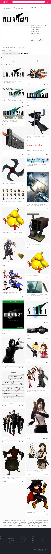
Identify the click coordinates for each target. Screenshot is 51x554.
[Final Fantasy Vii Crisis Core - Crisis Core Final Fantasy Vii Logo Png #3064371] (37, 160)
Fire (42, 536)
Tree (43, 542)
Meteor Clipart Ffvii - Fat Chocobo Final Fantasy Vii (12, 232)
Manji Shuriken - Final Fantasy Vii (9, 183)
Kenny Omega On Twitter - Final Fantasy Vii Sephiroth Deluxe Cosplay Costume (11, 262)
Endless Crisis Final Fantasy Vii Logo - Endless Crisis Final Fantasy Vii (36, 151)
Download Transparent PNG (10, 53)
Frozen (33, 534)
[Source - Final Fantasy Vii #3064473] (37, 310)
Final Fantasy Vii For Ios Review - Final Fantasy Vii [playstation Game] (37, 81)
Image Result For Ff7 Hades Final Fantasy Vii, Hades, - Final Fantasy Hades (11, 478)
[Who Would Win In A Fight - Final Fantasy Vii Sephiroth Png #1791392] (37, 122)
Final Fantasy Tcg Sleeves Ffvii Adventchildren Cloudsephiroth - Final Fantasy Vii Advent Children (37, 205)
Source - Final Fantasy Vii (32, 319)
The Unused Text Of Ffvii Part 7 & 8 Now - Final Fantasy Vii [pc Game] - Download (12, 121)
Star (43, 540)
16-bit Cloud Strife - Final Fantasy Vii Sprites (11, 201)
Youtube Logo (10, 538)
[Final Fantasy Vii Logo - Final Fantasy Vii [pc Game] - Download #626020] (37, 94)
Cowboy (34, 542)
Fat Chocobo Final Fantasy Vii (33, 275)
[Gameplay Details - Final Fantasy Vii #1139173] (37, 227)
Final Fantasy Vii (5, 365)
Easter (21, 542)
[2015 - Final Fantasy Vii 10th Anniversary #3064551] (37, 330)
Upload (48, 2)
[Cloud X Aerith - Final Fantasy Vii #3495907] (37, 350)
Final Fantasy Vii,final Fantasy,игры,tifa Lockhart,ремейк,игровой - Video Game (35, 471)
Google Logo (10, 543)
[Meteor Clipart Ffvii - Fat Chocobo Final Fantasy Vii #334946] (13, 219)
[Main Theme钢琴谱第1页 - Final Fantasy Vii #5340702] (13, 386)
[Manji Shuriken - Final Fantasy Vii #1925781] (13, 170)
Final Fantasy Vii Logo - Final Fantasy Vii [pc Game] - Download (37, 102)
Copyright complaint (23, 53)
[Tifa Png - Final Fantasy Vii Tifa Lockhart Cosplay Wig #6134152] (37, 415)
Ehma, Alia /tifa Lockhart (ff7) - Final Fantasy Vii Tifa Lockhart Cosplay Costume (13, 293)
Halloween (22, 536)
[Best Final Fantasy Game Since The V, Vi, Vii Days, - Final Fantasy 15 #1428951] (13, 423)
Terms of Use (47, 550)
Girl (33, 536)
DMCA (42, 550)
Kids (33, 543)
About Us (33, 550)
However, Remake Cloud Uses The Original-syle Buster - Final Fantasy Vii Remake (37, 295)
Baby (33, 538)
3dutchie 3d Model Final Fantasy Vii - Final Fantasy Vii (12, 152)
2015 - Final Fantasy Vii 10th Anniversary (35, 335)
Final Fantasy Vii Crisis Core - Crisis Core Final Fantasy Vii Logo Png (36, 165)
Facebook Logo (11, 540)
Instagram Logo (11, 534)
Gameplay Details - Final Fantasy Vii (34, 244)
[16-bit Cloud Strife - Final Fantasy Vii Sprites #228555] (13, 194)
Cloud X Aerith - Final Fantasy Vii (33, 359)
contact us (14, 49)
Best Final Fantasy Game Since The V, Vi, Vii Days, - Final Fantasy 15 (13, 438)
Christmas (22, 534)
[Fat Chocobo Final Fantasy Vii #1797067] (37, 262)
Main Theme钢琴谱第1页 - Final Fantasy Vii (11, 403)
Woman (33, 540)
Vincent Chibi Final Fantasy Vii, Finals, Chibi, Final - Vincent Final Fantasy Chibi (37, 512)
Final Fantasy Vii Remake (7, 330)
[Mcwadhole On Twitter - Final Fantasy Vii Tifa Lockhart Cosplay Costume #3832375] (37, 377)
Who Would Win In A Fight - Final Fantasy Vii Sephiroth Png (36, 137)
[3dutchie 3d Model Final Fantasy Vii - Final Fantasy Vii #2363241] (13, 138)
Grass (43, 538)
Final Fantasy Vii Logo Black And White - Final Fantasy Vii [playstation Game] (11, 82)
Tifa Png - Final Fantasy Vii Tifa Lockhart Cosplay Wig (37, 435)
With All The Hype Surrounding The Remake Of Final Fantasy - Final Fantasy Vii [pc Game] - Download (13, 100)
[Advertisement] (15, 35)
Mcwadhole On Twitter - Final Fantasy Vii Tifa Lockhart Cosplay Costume (36, 391)
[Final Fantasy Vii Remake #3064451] (13, 314)
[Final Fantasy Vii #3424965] (13, 350)
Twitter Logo (10, 536)
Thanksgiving (23, 538)
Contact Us (38, 550)
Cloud (43, 534)
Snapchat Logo (11, 542)
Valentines (22, 540)
